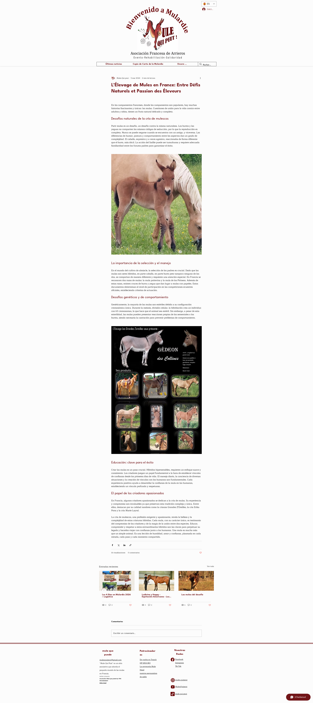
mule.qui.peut (181, 693)
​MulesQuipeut (181, 686)
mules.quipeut (181, 680)
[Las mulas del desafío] (196, 581)
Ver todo (210, 566)
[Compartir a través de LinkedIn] (124, 545)
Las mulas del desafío (192, 595)
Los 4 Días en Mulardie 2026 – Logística (116, 596)
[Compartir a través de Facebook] (112, 545)
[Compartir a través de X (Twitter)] (118, 545)
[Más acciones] (200, 78)
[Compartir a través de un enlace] (130, 545)
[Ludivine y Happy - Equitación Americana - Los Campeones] (156, 581)
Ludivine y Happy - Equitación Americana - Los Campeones (155, 596)
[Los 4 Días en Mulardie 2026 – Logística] (116, 581)
